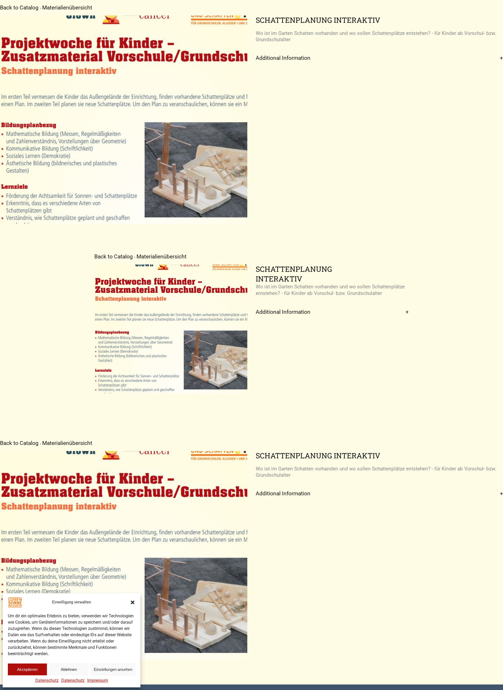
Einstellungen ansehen (113, 669)
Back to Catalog (20, 7)
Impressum (97, 680)
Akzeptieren (27, 669)
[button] (132, 602)
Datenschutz (47, 680)
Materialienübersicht (67, 7)
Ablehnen (69, 669)
